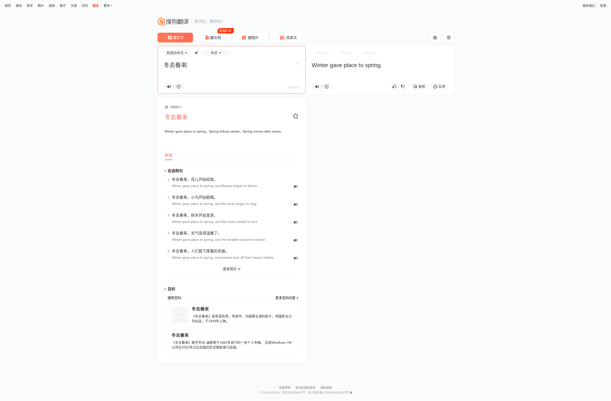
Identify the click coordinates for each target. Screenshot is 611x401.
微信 (19, 5)
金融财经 (370, 53)
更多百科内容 (285, 298)
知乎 (30, 5)
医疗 (63, 5)
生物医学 (346, 53)
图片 (41, 5)
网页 (8, 5)
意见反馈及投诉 (305, 388)
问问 (85, 5)
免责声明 (284, 388)
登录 (603, 5)
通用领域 (322, 53)
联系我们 (589, 5)
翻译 (96, 5)
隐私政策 (326, 388)
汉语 (74, 5)
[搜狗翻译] (173, 21)
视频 (52, 5)
